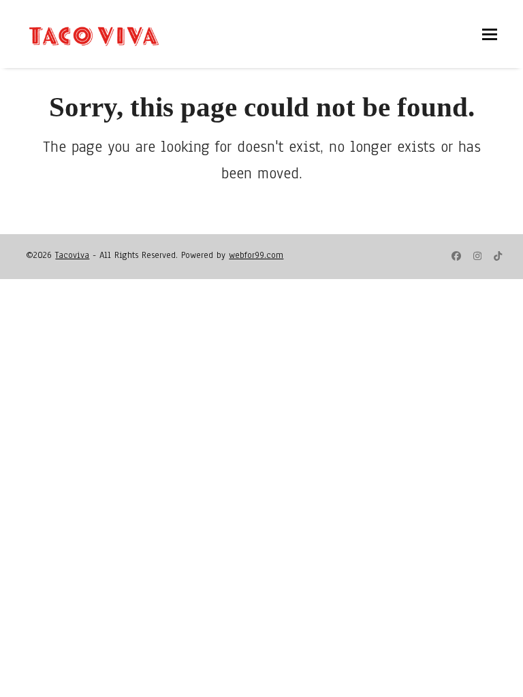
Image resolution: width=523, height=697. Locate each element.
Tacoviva (72, 255)
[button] (489, 34)
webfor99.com (256, 255)
